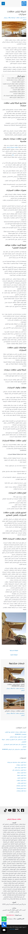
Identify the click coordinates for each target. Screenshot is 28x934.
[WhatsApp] (4, 919)
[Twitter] (18, 810)
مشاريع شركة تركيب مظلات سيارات (15, 78)
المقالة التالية (14, 655)
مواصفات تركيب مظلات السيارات (16, 85)
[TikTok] (5, 810)
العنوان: (14, 902)
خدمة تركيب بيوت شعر (20, 767)
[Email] (4, 930)
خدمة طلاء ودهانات (21, 791)
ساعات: (14, 908)
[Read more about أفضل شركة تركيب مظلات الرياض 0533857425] (14, 675)
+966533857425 (10, 915)
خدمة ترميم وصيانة (21, 788)
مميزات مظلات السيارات (18, 82)
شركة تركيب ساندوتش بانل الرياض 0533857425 (14, 749)
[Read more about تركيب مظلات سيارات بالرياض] (14, 702)
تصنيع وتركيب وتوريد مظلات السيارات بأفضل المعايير (13, 95)
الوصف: (14, 822)
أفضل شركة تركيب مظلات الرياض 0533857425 (15, 685)
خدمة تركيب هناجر (22, 783)
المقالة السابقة (14, 650)
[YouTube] (9, 810)
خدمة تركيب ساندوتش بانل (19, 770)
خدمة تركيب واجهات (21, 785)
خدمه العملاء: (18, 915)
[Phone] (4, 924)
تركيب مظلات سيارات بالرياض (14, 711)
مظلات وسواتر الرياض (12, 147)
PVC (13, 155)
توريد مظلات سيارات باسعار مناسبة (15, 80)
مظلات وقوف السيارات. (18, 89)
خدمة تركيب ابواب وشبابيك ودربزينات (16, 762)
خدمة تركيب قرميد (21, 778)
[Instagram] (14, 810)
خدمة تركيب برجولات (21, 765)
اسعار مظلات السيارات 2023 (16, 97)
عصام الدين (12, 929)
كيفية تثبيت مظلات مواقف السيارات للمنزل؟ (13, 84)
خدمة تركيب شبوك (21, 775)
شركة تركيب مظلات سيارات (17, 87)
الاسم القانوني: (20, 918)
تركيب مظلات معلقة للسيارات (17, 91)
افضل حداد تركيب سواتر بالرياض (17, 737)
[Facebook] (22, 810)
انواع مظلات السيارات (18, 93)
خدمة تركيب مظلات (21, 17)
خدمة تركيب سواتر (21, 772)
